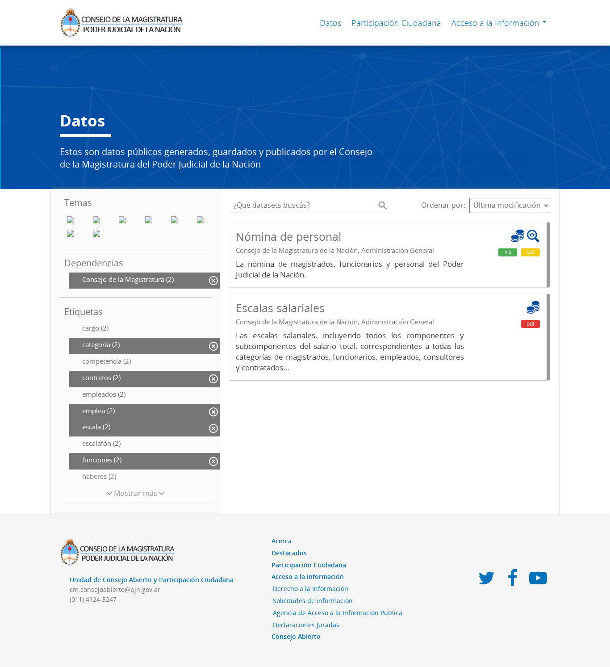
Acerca (282, 541)
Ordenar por (442, 205)
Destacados (289, 553)
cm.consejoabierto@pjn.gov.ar (115, 589)
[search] (383, 205)
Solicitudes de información (313, 600)
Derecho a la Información (310, 588)
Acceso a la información (308, 576)
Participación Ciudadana (396, 22)
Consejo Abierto (296, 636)
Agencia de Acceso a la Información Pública (337, 612)
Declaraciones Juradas (306, 625)
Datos (330, 22)
